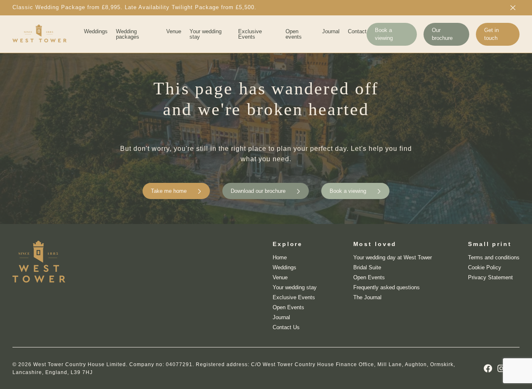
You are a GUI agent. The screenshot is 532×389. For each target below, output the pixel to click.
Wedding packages (127, 34)
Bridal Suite (367, 267)
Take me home (169, 191)
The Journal (367, 297)
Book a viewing (384, 34)
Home (280, 257)
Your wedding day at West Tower (392, 257)
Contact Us (286, 327)
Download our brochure (258, 191)
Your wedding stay (206, 34)
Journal (331, 31)
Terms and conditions (494, 257)
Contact (357, 31)
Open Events (288, 307)
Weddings (96, 31)
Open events (294, 34)
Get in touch (491, 34)
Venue (173, 31)
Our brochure (442, 34)
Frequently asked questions (386, 287)
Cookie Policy (484, 267)
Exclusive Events (250, 34)
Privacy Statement (490, 277)
